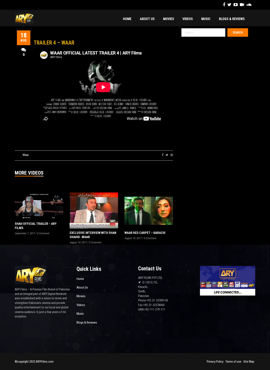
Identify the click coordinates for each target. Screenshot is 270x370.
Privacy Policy (215, 361)
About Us (147, 19)
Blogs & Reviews (232, 19)
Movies (168, 19)
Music (206, 19)
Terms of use (233, 361)
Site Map (248, 361)
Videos (187, 19)
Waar (26, 155)
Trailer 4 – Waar (54, 43)
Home (127, 19)
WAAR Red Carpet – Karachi (144, 233)
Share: (155, 155)
